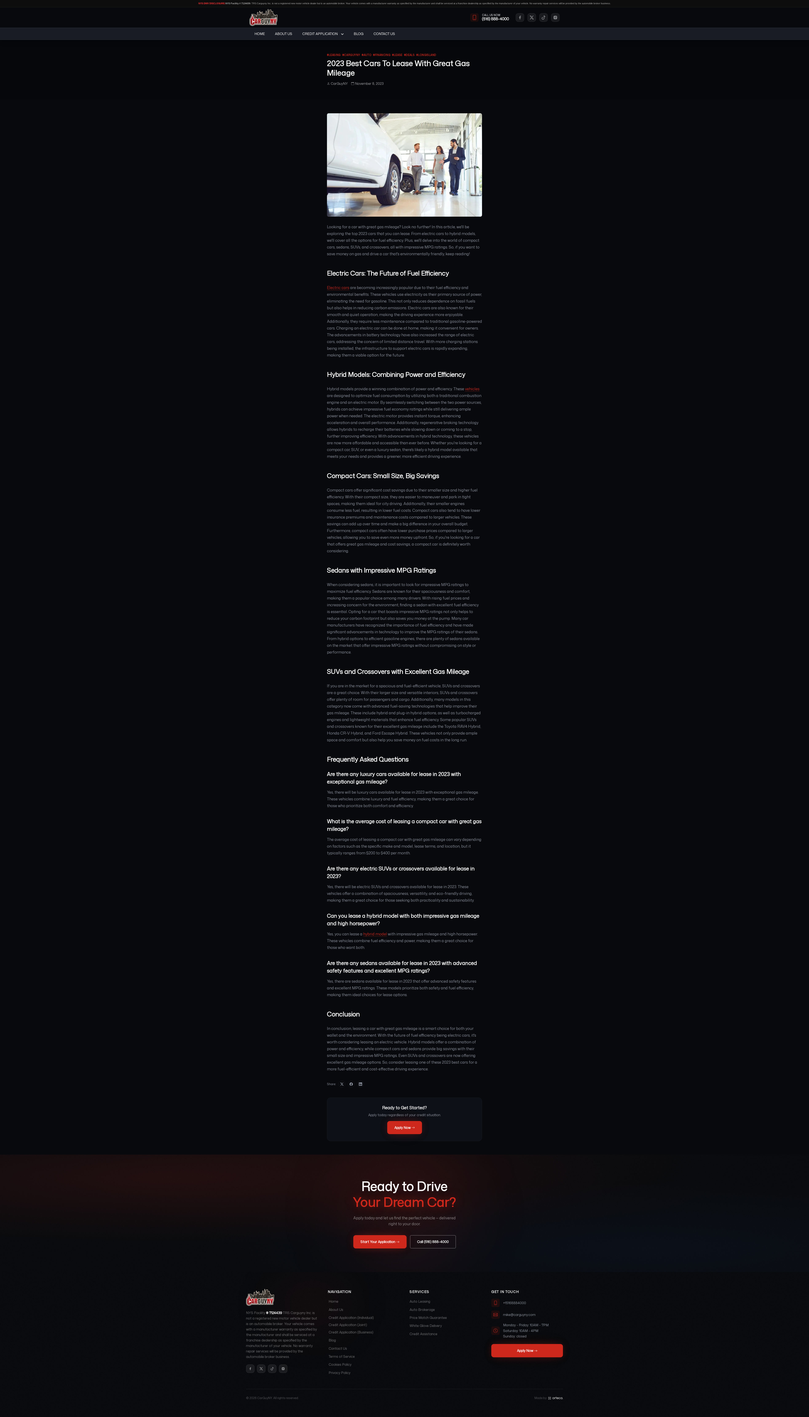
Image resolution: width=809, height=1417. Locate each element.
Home (259, 33)
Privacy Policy (339, 1372)
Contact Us (384, 33)
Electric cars (338, 287)
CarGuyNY (339, 83)
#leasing (334, 55)
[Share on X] (342, 1084)
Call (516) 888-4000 (433, 1241)
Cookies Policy (340, 1364)
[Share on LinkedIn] (360, 1084)
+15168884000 (514, 1303)
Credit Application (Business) (351, 1332)
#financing (381, 55)
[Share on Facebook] (351, 1084)
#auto (366, 55)
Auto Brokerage (422, 1309)
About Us (283, 33)
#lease (397, 55)
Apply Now (402, 1127)
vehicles (472, 389)
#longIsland (426, 55)
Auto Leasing (420, 1301)
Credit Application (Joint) (348, 1324)
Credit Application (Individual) (351, 1317)
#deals (409, 55)
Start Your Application (377, 1241)
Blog (358, 33)
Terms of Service (342, 1356)
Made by (540, 1398)
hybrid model (375, 934)
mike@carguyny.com (519, 1314)
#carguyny (351, 55)
